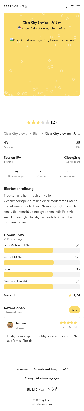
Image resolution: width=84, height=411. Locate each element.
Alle (74, 310)
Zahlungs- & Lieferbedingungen (42, 378)
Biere (36, 133)
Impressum (22, 369)
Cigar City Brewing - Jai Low (62, 133)
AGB (65, 369)
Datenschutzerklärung (45, 369)
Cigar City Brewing (16, 133)
